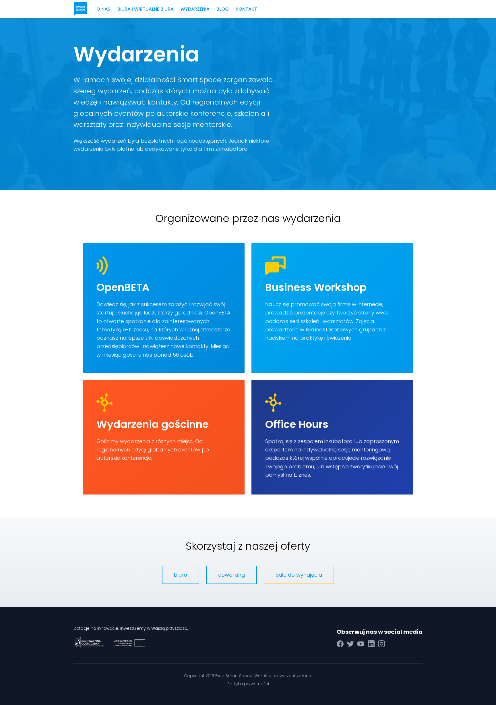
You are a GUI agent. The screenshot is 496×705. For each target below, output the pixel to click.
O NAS (103, 9)
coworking (231, 574)
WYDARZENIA (195, 9)
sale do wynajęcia (299, 574)
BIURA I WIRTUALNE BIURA (145, 9)
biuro (180, 574)
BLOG (222, 9)
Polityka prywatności (248, 684)
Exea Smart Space (233, 676)
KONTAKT (246, 9)
